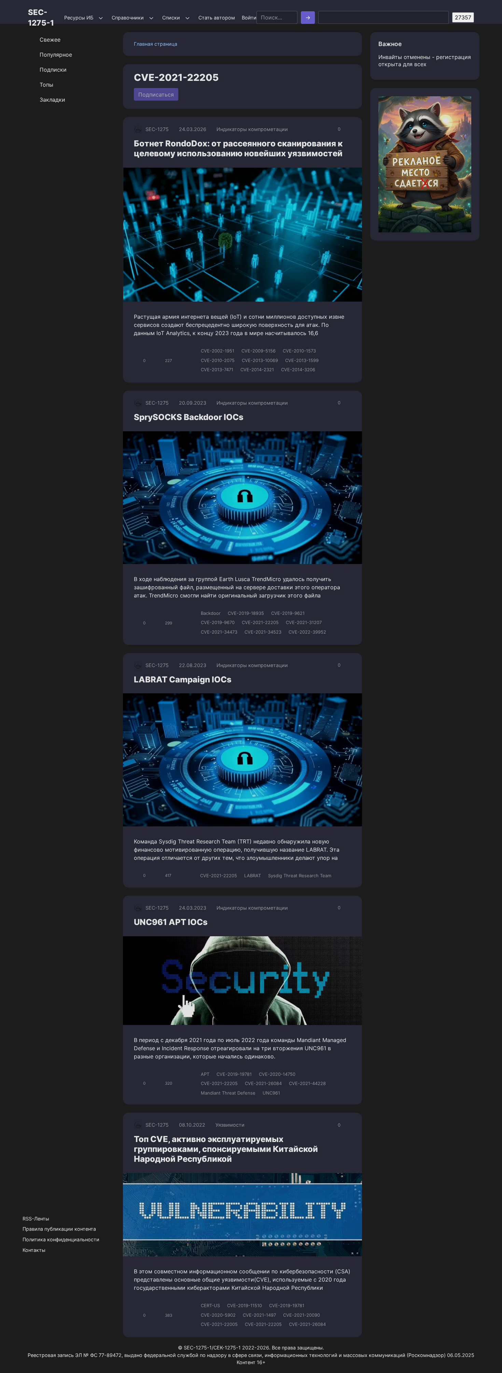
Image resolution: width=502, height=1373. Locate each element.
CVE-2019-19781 (234, 1074)
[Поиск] (308, 17)
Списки (171, 17)
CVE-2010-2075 (218, 360)
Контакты (34, 1250)
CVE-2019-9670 (218, 622)
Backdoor (211, 613)
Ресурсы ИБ (78, 17)
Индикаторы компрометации (252, 129)
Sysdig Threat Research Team (299, 875)
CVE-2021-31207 (304, 622)
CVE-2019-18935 (246, 613)
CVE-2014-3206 (298, 369)
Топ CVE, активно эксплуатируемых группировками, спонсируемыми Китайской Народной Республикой (226, 1149)
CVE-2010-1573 (299, 350)
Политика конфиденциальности (61, 1239)
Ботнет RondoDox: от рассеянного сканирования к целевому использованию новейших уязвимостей (238, 148)
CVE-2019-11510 (244, 1305)
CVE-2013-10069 (260, 360)
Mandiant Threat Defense (228, 1093)
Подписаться (156, 94)
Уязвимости (230, 1125)
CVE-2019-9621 (288, 613)
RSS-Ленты (36, 1219)
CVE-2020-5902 (218, 1315)
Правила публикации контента (59, 1229)
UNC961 (271, 1093)
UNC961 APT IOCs (171, 922)
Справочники (128, 17)
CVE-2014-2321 (257, 369)
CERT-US (210, 1305)
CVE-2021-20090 (301, 1315)
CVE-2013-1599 (302, 360)
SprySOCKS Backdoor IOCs (188, 417)
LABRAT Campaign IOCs (183, 679)
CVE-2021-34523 (263, 632)
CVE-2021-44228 (307, 1083)
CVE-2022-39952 (307, 632)
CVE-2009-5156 (258, 350)
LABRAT (252, 875)
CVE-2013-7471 (217, 369)
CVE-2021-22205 (260, 622)
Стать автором (216, 17)
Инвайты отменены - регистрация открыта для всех (424, 61)
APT (205, 1074)
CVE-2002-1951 (217, 350)
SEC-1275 (157, 129)
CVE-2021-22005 (219, 1324)
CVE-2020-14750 (277, 1074)
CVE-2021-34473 (219, 632)
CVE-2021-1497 (259, 1315)
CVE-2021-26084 (263, 1083)
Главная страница (155, 44)
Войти (249, 17)
